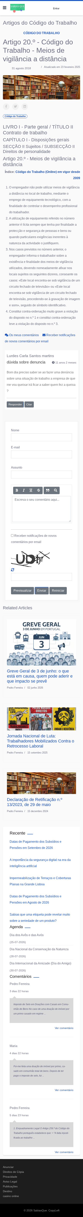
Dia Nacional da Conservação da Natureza (39, 949)
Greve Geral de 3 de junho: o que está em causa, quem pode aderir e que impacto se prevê (40, 676)
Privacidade (10, 1176)
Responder (15, 404)
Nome (15, 430)
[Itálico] (23, 490)
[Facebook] (6, 106)
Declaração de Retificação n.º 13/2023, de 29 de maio (34, 802)
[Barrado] (39, 490)
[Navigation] (4, 8)
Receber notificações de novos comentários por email (34, 539)
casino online (11, 1196)
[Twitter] (15, 106)
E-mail (15, 447)
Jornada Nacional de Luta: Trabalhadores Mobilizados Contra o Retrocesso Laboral (40, 741)
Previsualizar (22, 590)
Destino (7, 1191)
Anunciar (8, 1167)
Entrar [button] (56, 8)
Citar (29, 404)
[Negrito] (16, 490)
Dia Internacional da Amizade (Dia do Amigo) (40, 963)
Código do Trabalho (41, 33)
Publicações (10, 1186)
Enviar (41, 590)
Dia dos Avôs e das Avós (27, 935)
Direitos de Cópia (13, 1171)
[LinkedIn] (24, 106)
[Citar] (48, 490)
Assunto (16, 467)
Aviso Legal (10, 1181)
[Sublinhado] (31, 490)
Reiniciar (58, 590)
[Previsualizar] (56, 490)
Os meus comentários (24, 335)
